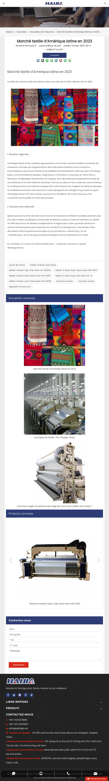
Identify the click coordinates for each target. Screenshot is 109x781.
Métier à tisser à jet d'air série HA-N (73, 275)
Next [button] (98, 560)
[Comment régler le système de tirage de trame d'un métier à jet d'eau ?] (54, 472)
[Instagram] (20, 695)
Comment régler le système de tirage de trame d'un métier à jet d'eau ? (54, 506)
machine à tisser (64, 281)
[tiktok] (31, 695)
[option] (54, 562)
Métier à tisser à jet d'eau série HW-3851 (54, 603)
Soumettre (18, 664)
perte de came (17, 264)
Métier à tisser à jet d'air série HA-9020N (30, 270)
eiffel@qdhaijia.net (18, 728)
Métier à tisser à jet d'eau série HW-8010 (30, 275)
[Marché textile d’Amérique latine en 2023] (54, 335)
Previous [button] (10, 560)
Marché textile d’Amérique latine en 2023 (54, 368)
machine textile (86, 281)
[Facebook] (8, 695)
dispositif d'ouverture (20, 286)
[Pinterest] (26, 695)
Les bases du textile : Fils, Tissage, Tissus (54, 437)
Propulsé (58, 49)
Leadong (70, 777)
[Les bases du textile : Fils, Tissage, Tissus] (54, 404)
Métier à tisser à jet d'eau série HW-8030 (30, 281)
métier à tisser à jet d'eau (43, 264)
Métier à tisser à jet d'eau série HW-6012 (76, 270)
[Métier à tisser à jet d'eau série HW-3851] (54, 560)
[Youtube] (14, 695)
